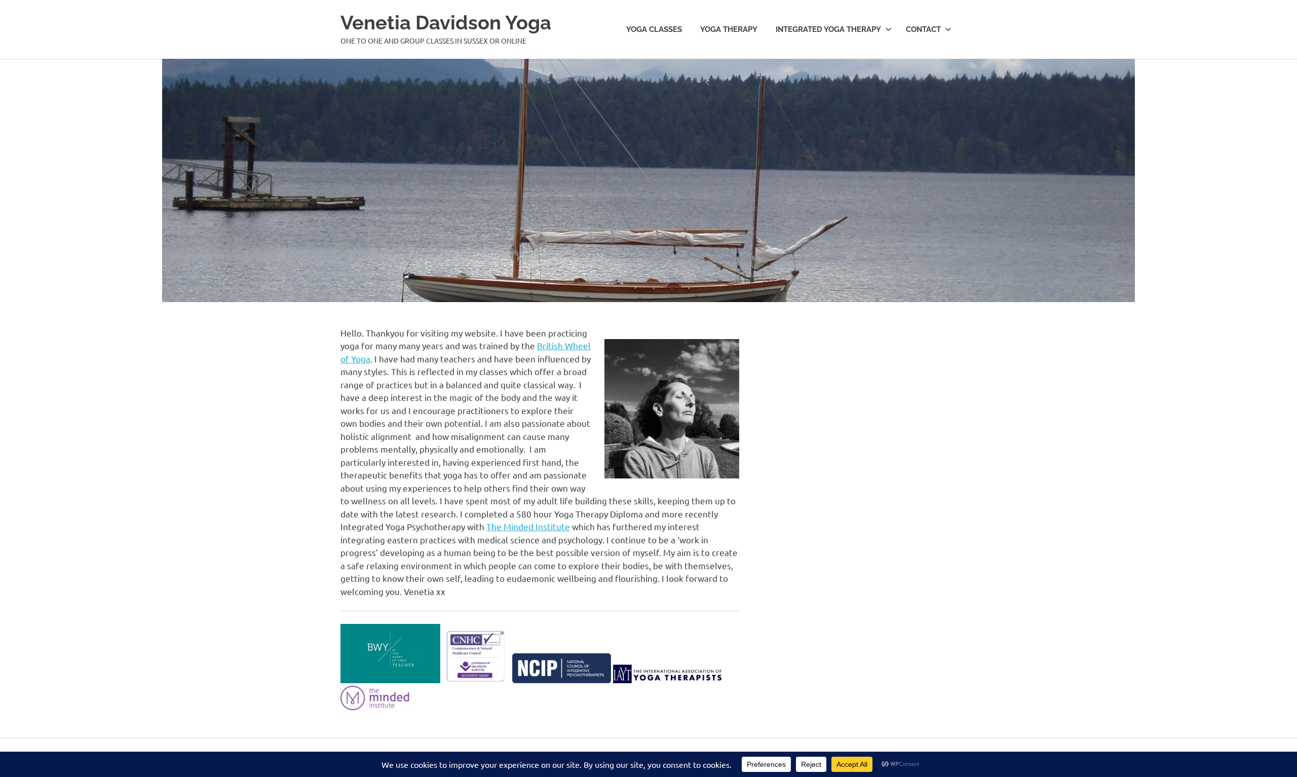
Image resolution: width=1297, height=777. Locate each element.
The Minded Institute (528, 526)
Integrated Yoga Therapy (828, 29)
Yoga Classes (654, 29)
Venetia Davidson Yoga (445, 22)
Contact (923, 29)
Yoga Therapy (728, 29)
